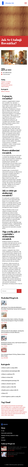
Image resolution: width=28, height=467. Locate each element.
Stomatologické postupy (10, 380)
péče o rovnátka (5, 83)
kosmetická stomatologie (16, 405)
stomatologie (4, 407)
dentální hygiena (19, 410)
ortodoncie (8, 409)
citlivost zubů (11, 413)
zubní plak (4, 412)
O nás (2, 430)
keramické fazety (20, 413)
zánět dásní (11, 415)
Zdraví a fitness (5, 91)
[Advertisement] (14, 21)
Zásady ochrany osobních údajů (9, 435)
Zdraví (5, 393)
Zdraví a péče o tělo (9, 387)
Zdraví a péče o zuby (10, 367)
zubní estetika (11, 412)
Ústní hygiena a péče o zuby (11, 396)
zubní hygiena (23, 412)
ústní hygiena (5, 405)
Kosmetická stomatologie (11, 371)
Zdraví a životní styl (9, 383)
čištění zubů (4, 413)
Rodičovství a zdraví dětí (10, 390)
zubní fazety (4, 410)
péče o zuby (12, 407)
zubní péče (11, 410)
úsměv (17, 412)
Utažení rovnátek (6, 82)
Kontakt (3, 440)
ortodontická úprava (6, 85)
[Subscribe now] (19, 291)
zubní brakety (5, 86)
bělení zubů (19, 407)
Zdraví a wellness (8, 374)
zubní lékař (4, 415)
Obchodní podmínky (6, 433)
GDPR (2, 437)
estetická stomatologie (18, 409)
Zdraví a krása (7, 377)
